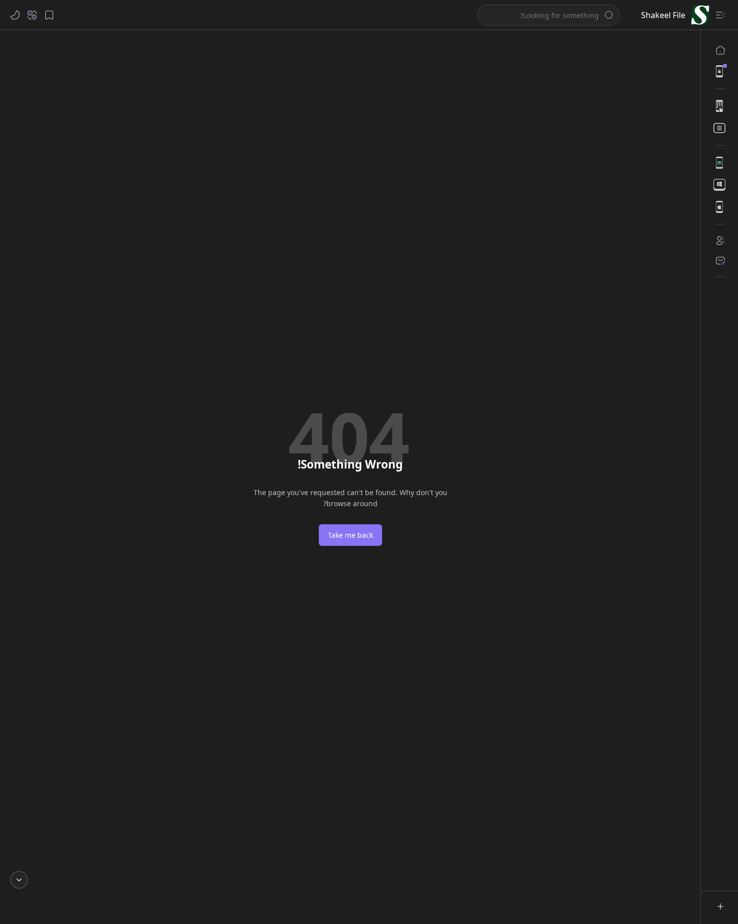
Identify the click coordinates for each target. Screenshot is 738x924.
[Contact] (720, 261)
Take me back (350, 535)
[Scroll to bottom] (19, 880)
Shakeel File (663, 15)
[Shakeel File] (700, 15)
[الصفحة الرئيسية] (720, 50)
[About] (720, 240)
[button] (720, 15)
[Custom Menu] (720, 71)
